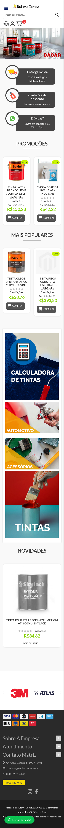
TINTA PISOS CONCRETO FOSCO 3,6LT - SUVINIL (48, 283)
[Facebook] (35, 792)
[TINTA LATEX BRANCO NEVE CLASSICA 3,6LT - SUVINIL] (16, 171)
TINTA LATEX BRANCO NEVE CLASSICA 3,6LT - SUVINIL (16, 191)
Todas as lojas (14, 782)
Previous (4, 692)
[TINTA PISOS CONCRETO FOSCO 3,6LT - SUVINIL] (48, 262)
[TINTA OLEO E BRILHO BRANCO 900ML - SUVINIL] (16, 262)
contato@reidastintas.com (22, 768)
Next (60, 692)
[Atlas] (44, 692)
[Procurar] (57, 15)
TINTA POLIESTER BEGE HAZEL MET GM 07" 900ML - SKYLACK (32, 622)
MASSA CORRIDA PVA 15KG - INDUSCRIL (47, 190)
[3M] (19, 692)
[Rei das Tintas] (26, 6)
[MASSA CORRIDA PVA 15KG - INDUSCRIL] (48, 171)
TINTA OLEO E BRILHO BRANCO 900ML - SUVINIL (16, 282)
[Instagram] (29, 792)
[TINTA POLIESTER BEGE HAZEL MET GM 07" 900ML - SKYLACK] (32, 591)
